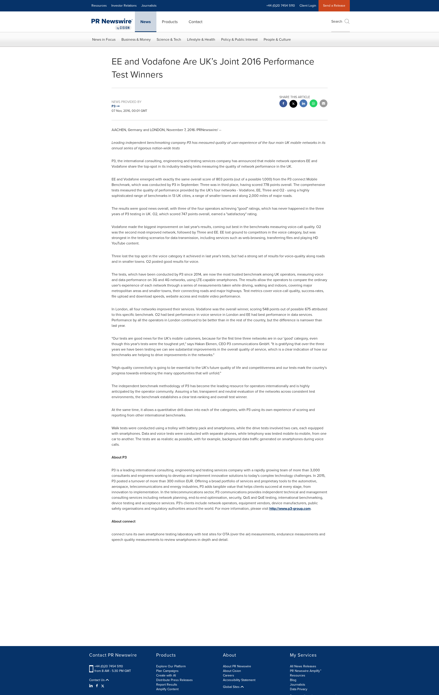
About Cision (232, 670)
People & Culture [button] (277, 39)
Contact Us (97, 680)
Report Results (166, 684)
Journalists (149, 5)
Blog (293, 680)
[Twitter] (102, 686)
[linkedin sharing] (303, 103)
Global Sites (232, 687)
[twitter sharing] (293, 104)
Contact (195, 22)
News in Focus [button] (103, 39)
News (145, 22)
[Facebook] (97, 686)
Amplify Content (167, 689)
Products (170, 22)
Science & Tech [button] (169, 39)
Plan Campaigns (167, 670)
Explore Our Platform (171, 666)
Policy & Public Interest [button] (239, 39)
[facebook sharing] (283, 103)
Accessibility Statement (239, 680)
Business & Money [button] (136, 39)
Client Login (308, 5)
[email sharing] (323, 103)
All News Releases (303, 666)
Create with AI (166, 675)
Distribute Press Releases (174, 680)
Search (336, 21)
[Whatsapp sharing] (313, 103)
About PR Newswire (237, 666)
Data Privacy (298, 689)
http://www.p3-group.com (290, 508)
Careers (228, 675)
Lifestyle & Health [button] (201, 39)
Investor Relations (124, 5)
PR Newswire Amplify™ (305, 670)
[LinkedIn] (91, 686)
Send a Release (334, 5)
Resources (99, 5)
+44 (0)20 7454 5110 (108, 666)
